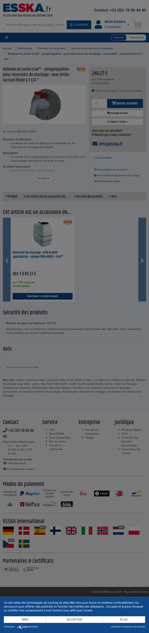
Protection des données (134, 626)
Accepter (74, 619)
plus (124, 619)
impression (116, 626)
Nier (25, 619)
